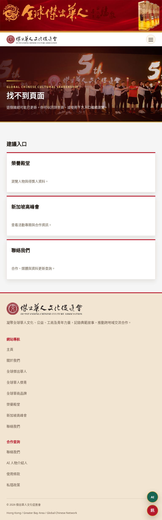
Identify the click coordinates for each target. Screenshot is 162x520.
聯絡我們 (13, 426)
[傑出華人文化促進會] (32, 39)
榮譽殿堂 (13, 404)
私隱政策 (13, 485)
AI (152, 497)
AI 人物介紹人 (17, 463)
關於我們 (13, 360)
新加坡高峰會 (17, 415)
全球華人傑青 (17, 382)
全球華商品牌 (17, 393)
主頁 (10, 349)
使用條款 (13, 474)
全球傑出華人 (17, 371)
